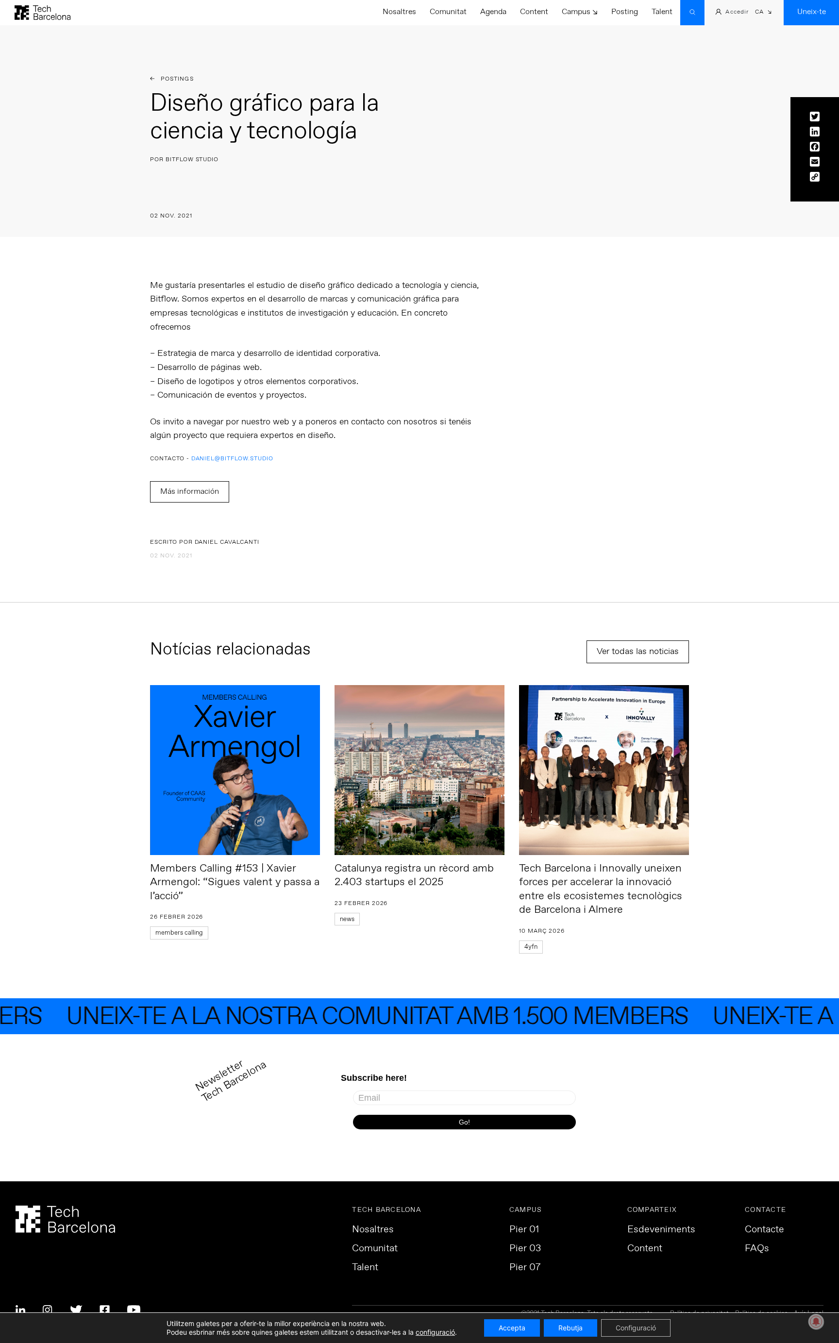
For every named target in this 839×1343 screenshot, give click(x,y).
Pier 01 (524, 1230)
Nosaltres (399, 12)
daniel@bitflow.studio (232, 459)
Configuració (636, 1328)
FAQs (757, 1249)
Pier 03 (525, 1249)
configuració (435, 1332)
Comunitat (448, 12)
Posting (624, 12)
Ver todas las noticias (638, 651)
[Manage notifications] (816, 1321)
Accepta (512, 1328)
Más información (189, 492)
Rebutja (570, 1328)
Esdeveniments (661, 1230)
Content (534, 12)
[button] (763, 12)
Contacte (764, 1230)
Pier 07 (524, 1268)
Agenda (493, 12)
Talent (662, 12)
